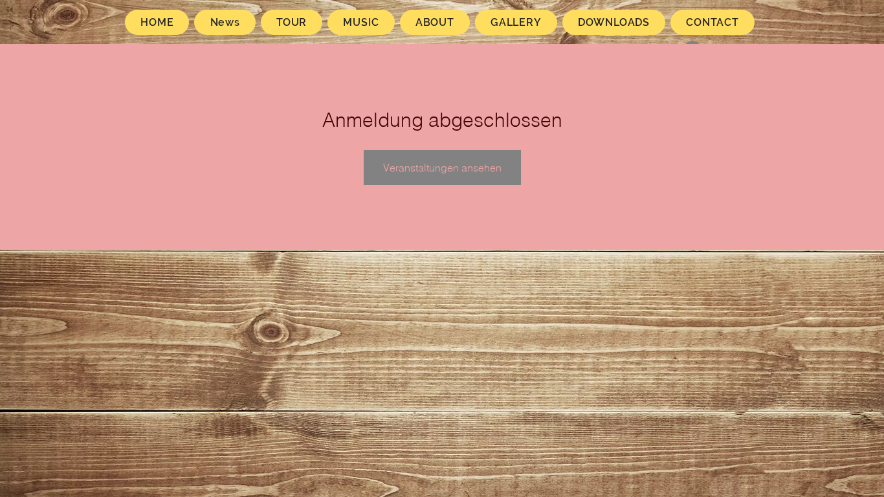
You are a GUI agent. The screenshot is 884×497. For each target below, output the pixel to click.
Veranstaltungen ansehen (442, 167)
